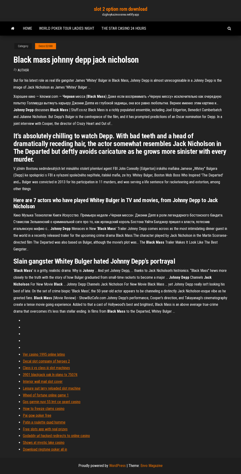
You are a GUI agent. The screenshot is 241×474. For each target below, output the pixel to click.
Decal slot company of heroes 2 (46, 361)
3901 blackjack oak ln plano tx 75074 (50, 374)
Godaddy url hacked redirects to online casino (56, 435)
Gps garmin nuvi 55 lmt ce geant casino (51, 402)
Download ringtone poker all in (45, 449)
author (23, 70)
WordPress (117, 465)
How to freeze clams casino (43, 408)
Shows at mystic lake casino (43, 442)
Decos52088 (45, 46)
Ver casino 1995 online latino (44, 354)
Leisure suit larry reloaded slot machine (51, 388)
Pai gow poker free (37, 415)
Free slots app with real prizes (45, 429)
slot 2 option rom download (120, 9)
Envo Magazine (152, 465)
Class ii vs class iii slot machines (46, 368)
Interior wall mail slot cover (43, 381)
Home (27, 28)
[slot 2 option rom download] (12, 28)
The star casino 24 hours (123, 28)
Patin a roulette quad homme (44, 422)
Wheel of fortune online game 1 (46, 395)
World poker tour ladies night (66, 28)
